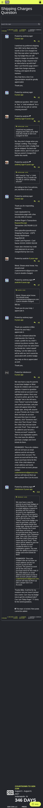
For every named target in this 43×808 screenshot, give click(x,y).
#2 (39, 97)
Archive (10, 29)
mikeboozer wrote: (21, 497)
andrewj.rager (20, 119)
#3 (39, 121)
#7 (39, 285)
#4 (39, 167)
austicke (18, 282)
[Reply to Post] (34, 41)
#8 (39, 322)
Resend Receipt (21, 223)
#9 (39, 377)
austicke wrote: (21, 290)
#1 (39, 41)
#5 (39, 201)
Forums (4, 31)
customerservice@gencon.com (26, 472)
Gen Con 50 (15, 30)
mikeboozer (19, 489)
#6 (39, 261)
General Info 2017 (22, 30)
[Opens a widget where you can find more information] (35, 804)
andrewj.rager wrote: (22, 126)
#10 (38, 492)
